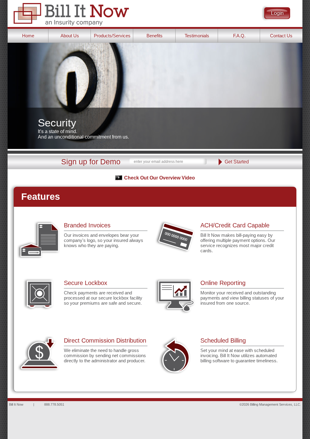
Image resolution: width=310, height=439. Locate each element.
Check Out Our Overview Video (159, 177)
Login (277, 13)
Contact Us (281, 35)
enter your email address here (158, 161)
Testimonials (197, 35)
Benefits (155, 35)
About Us (70, 35)
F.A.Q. (239, 35)
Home (28, 35)
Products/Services (112, 35)
